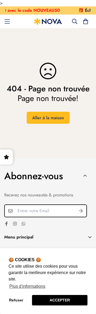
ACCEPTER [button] (60, 300)
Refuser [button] (16, 300)
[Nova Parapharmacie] (48, 22)
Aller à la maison (48, 118)
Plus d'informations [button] (27, 286)
